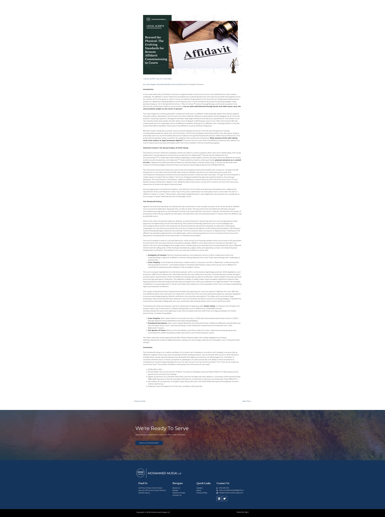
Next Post (247, 401)
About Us (176, 488)
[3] (158, 157)
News (199, 490)
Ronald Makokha (164, 84)
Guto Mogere (151, 84)
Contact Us (176, 495)
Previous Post (139, 401)
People (175, 490)
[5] (232, 179)
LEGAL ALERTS (150, 79)
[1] (194, 103)
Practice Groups (178, 493)
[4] (178, 159)
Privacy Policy (202, 493)
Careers (200, 488)
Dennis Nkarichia (179, 84)
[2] (201, 154)
